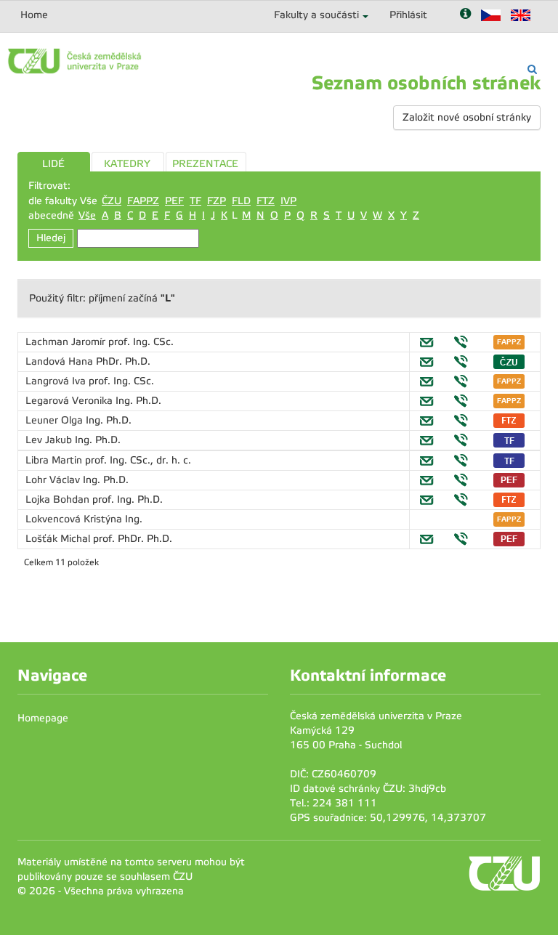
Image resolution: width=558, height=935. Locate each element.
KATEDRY (127, 163)
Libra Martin (55, 460)
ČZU (111, 200)
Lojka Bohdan (58, 499)
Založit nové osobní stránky (467, 117)
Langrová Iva (57, 381)
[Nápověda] (465, 14)
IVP (288, 200)
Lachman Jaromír (66, 341)
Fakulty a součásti (316, 14)
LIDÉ (53, 163)
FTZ (265, 200)
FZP (216, 200)
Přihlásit (408, 14)
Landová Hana (60, 361)
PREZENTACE (205, 163)
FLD (241, 200)
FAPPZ (143, 200)
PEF (174, 200)
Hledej (50, 237)
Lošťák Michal (59, 538)
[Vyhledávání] (532, 69)
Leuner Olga (55, 420)
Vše (87, 215)
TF (195, 200)
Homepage (42, 718)
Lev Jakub (50, 439)
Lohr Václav (54, 479)
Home (34, 14)
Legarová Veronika (70, 400)
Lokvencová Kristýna (75, 519)
